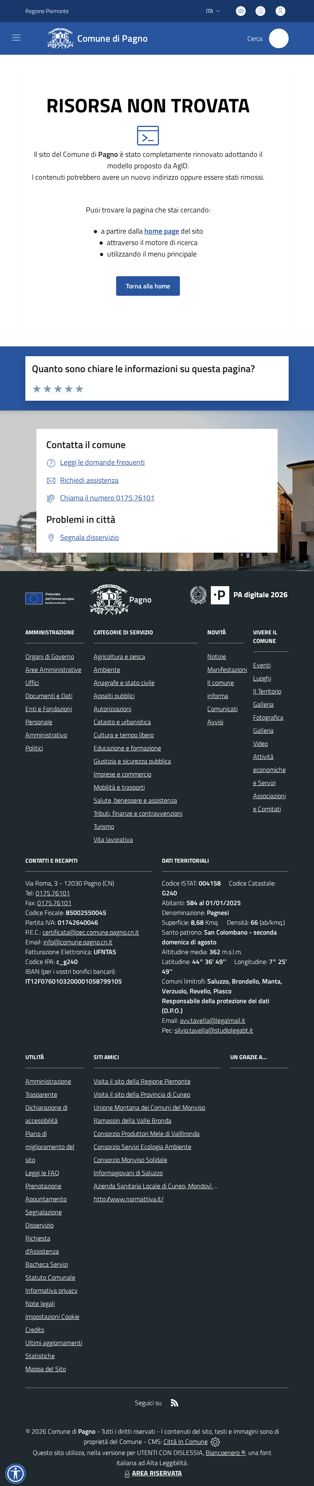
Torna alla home (148, 286)
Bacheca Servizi (46, 1264)
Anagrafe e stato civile (124, 682)
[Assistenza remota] (215, 1441)
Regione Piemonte (47, 11)
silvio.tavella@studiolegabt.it (214, 1030)
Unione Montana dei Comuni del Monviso (149, 1107)
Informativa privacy (51, 1290)
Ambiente (107, 669)
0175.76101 (53, 893)
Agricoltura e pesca (119, 656)
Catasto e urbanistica (122, 722)
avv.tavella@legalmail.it (212, 1020)
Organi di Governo (49, 656)
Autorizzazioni (112, 709)
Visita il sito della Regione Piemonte (142, 1081)
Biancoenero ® (225, 1452)
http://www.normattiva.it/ (129, 1199)
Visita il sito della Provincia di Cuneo (142, 1094)
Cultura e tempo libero (124, 735)
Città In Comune (186, 1441)
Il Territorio (267, 691)
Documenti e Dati (48, 696)
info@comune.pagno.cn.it (77, 942)
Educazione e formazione (127, 748)
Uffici (32, 682)
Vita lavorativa (113, 839)
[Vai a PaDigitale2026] (239, 594)
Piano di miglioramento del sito (49, 1147)
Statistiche (40, 1356)
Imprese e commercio (122, 774)
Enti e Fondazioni (48, 709)
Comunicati (222, 709)
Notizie (216, 656)
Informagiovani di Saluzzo (128, 1173)
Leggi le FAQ (42, 1173)
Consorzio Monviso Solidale (130, 1160)
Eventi (262, 665)
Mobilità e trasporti (119, 787)
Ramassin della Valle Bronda (132, 1120)
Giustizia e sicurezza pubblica (132, 761)
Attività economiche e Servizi (269, 770)
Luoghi (262, 678)
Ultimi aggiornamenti (53, 1343)
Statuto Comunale (50, 1277)
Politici (34, 748)
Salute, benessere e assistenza (135, 800)
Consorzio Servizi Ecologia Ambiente (142, 1146)
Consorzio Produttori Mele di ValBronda (147, 1133)
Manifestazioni (227, 669)
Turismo (104, 826)
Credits (34, 1329)
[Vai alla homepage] (109, 599)
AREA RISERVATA (157, 1473)
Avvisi (215, 722)
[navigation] (16, 37)
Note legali (40, 1303)
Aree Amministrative (53, 669)
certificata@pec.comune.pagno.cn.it (91, 932)
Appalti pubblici (114, 696)
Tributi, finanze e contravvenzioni (138, 813)
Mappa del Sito (45, 1369)
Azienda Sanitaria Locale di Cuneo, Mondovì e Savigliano (170, 1186)
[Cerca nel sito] (279, 38)
